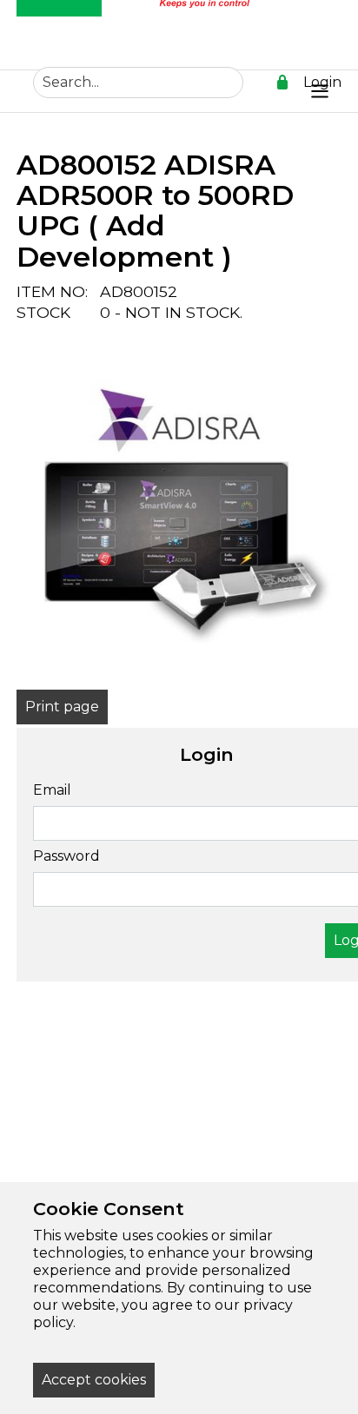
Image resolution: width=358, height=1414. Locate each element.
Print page (62, 706)
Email (52, 790)
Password (66, 856)
